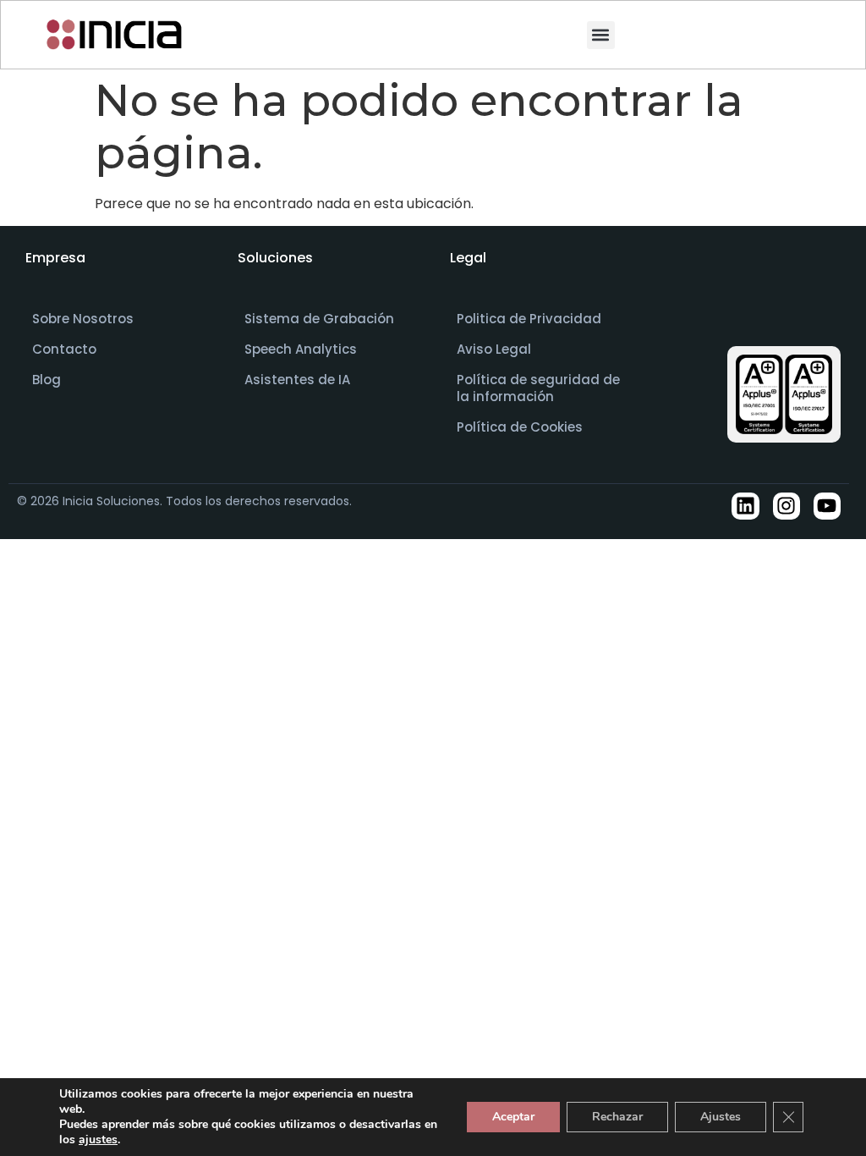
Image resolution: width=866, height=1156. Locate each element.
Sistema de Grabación (319, 319)
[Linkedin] (745, 506)
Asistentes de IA (297, 379)
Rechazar (617, 1117)
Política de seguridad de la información (538, 388)
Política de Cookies (520, 427)
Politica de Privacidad (529, 319)
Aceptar (513, 1117)
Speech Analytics (300, 349)
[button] (601, 35)
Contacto (64, 349)
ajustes (98, 1140)
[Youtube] (827, 506)
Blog (46, 379)
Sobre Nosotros (83, 319)
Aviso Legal (494, 349)
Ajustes (720, 1117)
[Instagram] (786, 506)
